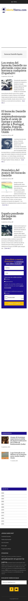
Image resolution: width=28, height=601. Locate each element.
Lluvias (18, 570)
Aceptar (7, 293)
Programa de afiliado (6, 548)
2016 (2, 518)
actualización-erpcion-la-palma (13, 562)
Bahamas (5, 572)
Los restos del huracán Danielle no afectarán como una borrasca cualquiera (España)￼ (14, 68)
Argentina (6, 566)
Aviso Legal (4, 545)
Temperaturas (18, 556)
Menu (15, 2)
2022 (2, 501)
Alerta (2, 556)
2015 (2, 521)
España (2, 566)
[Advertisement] (14, 30)
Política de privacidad (6, 539)
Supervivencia (9, 281)
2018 (2, 512)
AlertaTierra (14, 10)
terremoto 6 (14, 566)
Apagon (5, 556)
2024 (2, 496)
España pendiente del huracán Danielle (12, 216)
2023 (2, 498)
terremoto (17, 572)
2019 (2, 510)
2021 (2, 504)
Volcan (17, 566)
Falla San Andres (22, 566)
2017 (2, 515)
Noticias (7, 279)
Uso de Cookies (5, 542)
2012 (2, 524)
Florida (8, 572)
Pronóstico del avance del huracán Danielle (13, 173)
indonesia (3, 573)
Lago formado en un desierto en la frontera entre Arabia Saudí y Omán (18, 455)
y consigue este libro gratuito (15, 262)
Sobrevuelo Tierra (11, 568)
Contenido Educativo (6, 536)
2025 (2, 493)
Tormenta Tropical (4, 568)
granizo (11, 572)
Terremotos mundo (10, 556)
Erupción (10, 570)
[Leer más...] (5, 205)
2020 (2, 507)
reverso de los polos (18, 568)
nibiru (6, 570)
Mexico (15, 556)
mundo (14, 572)
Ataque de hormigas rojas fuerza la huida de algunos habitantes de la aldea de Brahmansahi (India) (18, 440)
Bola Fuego (21, 572)
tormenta (9, 566)
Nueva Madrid (14, 570)
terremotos (22, 570)
